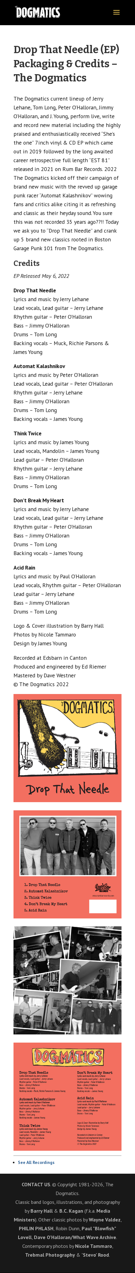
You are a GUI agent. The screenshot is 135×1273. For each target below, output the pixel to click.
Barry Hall (41, 1211)
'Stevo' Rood (95, 1255)
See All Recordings (36, 1162)
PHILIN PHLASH (36, 1228)
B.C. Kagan (71, 1211)
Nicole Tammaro (93, 1246)
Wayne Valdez (105, 1219)
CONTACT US (36, 1184)
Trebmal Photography (50, 1255)
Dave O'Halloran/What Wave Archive (75, 1237)
